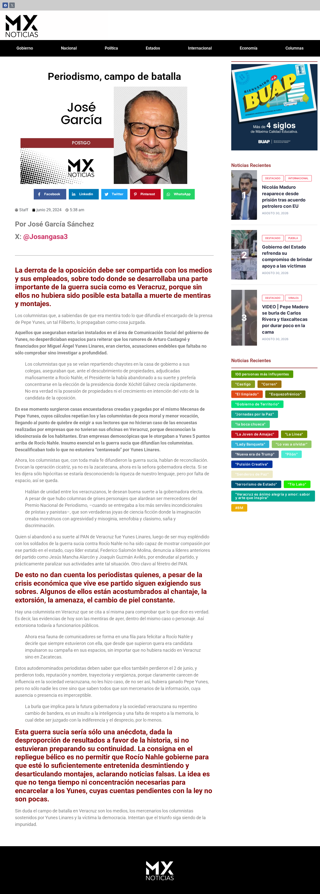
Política (111, 48)
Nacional (69, 48)
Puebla (293, 238)
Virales (293, 297)
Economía (249, 48)
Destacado (272, 178)
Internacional (200, 48)
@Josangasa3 (45, 237)
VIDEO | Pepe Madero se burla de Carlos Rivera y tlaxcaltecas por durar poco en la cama (285, 319)
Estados (153, 48)
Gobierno (24, 48)
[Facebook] (5, 5)
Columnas (295, 48)
